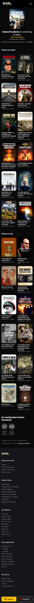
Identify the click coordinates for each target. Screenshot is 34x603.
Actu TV (4, 566)
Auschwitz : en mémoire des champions (7, 193)
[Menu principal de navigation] (30, 4)
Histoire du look (7, 287)
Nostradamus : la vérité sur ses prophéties (24, 222)
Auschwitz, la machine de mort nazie (8, 105)
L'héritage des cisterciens (7, 259)
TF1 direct (5, 514)
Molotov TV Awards (8, 561)
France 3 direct (6, 519)
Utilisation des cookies (9, 492)
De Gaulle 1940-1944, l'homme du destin (8, 377)
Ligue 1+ (4, 583)
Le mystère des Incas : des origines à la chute (8, 222)
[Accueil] (7, 4)
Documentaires (14, 39)
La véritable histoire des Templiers (25, 164)
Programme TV (6, 546)
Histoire (22, 39)
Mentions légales (7, 489)
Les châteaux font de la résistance (8, 345)
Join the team (6, 472)
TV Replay (5, 549)
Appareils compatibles (9, 502)
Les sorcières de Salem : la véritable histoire (24, 377)
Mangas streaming (8, 564)
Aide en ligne (6, 484)
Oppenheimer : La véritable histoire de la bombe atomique (9, 164)
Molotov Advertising (8, 469)
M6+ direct (5, 524)
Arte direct (5, 526)
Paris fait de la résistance (7, 316)
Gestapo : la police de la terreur (24, 104)
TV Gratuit (5, 551)
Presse (4, 464)
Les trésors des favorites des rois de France (24, 76)
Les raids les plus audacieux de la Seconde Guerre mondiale (24, 347)
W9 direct (5, 529)
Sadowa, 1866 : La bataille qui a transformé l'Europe (9, 134)
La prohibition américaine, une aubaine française (24, 317)
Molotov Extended (8, 581)
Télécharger (5, 499)
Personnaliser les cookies (10, 497)
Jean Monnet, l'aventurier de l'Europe (23, 288)
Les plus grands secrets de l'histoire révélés (25, 193)
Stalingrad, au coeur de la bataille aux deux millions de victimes (25, 135)
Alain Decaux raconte (22, 259)
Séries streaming (7, 556)
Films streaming (7, 554)
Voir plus (29, 42)
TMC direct (5, 532)
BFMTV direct (6, 534)
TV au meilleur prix (7, 586)
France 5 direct (6, 521)
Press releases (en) (8, 467)
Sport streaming (7, 559)
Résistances (6, 404)
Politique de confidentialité (10, 487)
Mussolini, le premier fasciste (8, 75)
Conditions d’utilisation (9, 494)
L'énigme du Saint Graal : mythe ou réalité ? (24, 405)
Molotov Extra (6, 578)
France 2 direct (6, 516)
